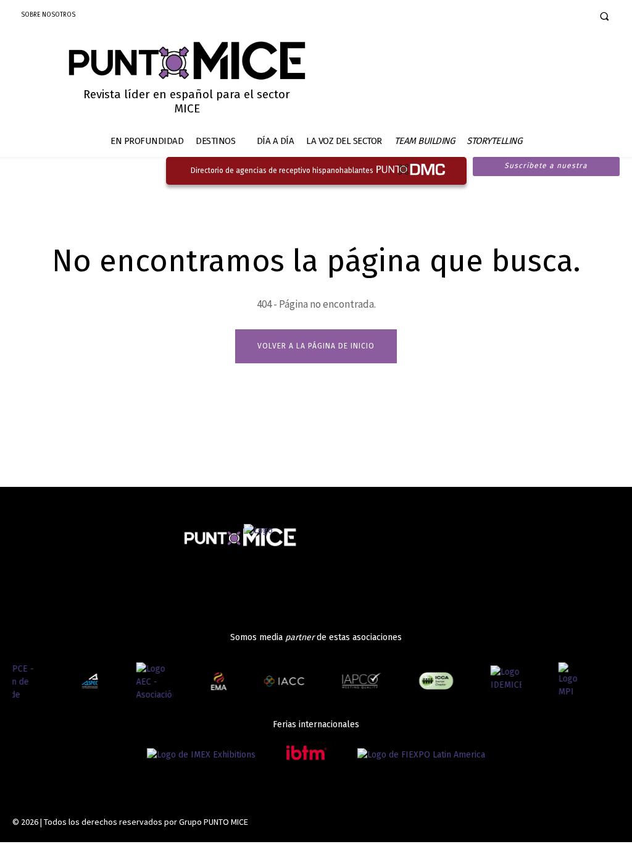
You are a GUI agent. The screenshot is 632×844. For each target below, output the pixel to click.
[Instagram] (537, 17)
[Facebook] (515, 17)
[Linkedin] (559, 17)
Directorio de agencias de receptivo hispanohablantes (282, 170)
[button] (604, 16)
